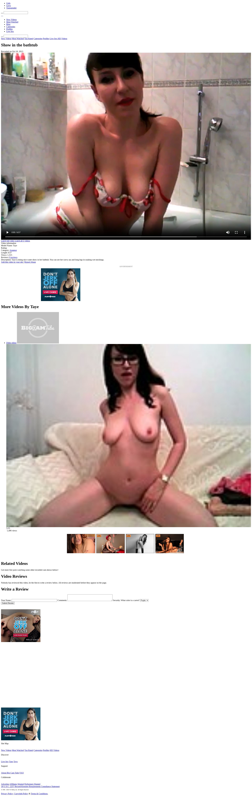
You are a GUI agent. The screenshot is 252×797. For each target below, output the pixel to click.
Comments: (62, 600)
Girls (8, 3)
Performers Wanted (32, 784)
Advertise (5, 784)
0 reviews (13, 257)
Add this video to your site (12, 262)
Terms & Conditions (39, 794)
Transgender (11, 8)
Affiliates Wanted (16, 784)
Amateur (13, 250)
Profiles (9, 29)
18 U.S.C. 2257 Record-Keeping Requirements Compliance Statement (30, 786)
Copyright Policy (21, 794)
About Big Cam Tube (10, 773)
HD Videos (62, 38)
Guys (8, 5)
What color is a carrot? (130, 600)
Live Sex (10, 31)
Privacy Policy (7, 794)
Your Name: (6, 600)
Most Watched (12, 22)
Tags (11, 761)
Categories (10, 27)
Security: (116, 600)
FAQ (22, 773)
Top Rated (28, 38)
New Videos (11, 19)
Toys (16, 761)
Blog (8, 24)
